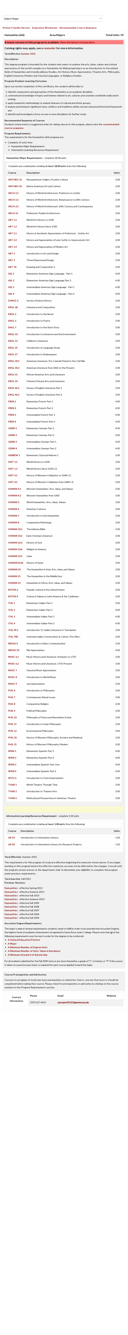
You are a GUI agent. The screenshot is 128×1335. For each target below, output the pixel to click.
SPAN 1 (12, 751)
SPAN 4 (12, 771)
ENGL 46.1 (13, 388)
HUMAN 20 (14, 569)
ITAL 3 (11, 616)
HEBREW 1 (14, 455)
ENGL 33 (13, 381)
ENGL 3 (12, 320)
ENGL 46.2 (13, 394)
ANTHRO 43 (15, 186)
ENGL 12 (13, 340)
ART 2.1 (12, 233)
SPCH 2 (12, 778)
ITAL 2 (11, 609)
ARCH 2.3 (13, 206)
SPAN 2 (12, 757)
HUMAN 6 (13, 509)
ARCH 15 (13, 213)
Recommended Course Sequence (78, 27)
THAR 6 (12, 798)
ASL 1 (11, 273)
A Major (12, 943)
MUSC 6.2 (13, 663)
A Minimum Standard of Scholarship (27, 954)
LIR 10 (11, 837)
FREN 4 (12, 421)
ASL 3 (11, 287)
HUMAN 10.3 (15, 542)
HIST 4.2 (12, 482)
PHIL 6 (11, 690)
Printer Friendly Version (16, 27)
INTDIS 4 (13, 596)
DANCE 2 (13, 300)
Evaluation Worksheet (45, 27)
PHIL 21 (12, 744)
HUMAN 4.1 (14, 488)
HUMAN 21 (14, 576)
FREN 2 (12, 408)
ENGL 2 (12, 314)
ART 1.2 (12, 226)
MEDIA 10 (13, 650)
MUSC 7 (12, 670)
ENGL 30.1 (13, 361)
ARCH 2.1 (13, 193)
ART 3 (11, 253)
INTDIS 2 (13, 589)
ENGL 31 (13, 374)
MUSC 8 (12, 677)
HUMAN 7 (13, 515)
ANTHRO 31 (15, 179)
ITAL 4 (11, 623)
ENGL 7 (12, 327)
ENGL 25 (13, 347)
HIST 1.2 (12, 468)
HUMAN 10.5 (15, 556)
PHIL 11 (12, 724)
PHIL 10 (12, 717)
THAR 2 (12, 791)
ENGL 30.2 (13, 367)
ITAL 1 (11, 603)
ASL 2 (11, 280)
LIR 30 (11, 844)
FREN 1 (12, 401)
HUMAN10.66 (15, 562)
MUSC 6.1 (13, 656)
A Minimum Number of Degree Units (28, 947)
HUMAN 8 (13, 522)
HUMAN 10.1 (15, 529)
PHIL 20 (12, 737)
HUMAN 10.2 (15, 535)
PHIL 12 (12, 730)
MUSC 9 (12, 683)
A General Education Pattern (24, 939)
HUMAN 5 (13, 502)
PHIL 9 (11, 710)
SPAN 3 (12, 764)
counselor (49, 48)
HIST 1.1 (12, 461)
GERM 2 (12, 435)
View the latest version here (76, 42)
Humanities (11, 888)
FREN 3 (12, 414)
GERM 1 (12, 428)
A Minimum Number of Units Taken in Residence (34, 950)
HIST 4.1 (12, 475)
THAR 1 (12, 784)
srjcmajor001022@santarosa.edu (73, 1002)
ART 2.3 (12, 246)
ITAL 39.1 (13, 630)
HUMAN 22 (14, 582)
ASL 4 (11, 293)
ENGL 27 (13, 354)
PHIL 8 (11, 703)
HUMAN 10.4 (15, 549)
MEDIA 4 (13, 643)
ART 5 (11, 260)
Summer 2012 (28, 53)
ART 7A (12, 267)
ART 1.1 (12, 219)
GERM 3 (12, 441)
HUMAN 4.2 (14, 495)
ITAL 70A (13, 636)
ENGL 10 (13, 334)
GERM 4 (12, 448)
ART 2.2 (12, 240)
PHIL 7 (11, 697)
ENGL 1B (13, 307)
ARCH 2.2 (13, 199)
